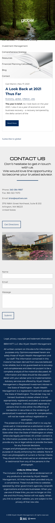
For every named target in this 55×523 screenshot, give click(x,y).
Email (5, 282)
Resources (7, 58)
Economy (9, 99)
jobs (33, 99)
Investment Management (15, 46)
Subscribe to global (11, 139)
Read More (12, 123)
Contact (6, 76)
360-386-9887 (16, 189)
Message (6, 292)
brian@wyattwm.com (18, 198)
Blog (4, 70)
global (18, 99)
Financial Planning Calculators (17, 64)
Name (5, 272)
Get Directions (11, 224)
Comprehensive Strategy (14, 52)
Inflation (26, 99)
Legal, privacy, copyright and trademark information (27, 339)
